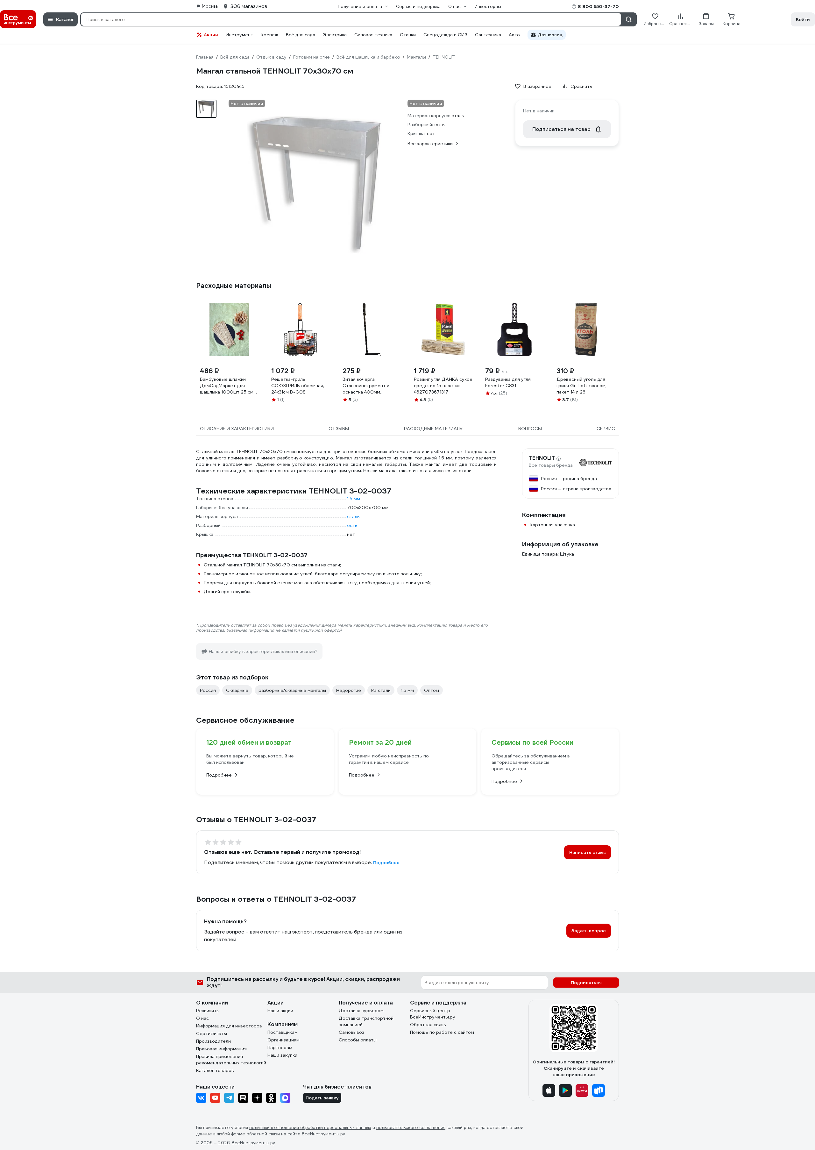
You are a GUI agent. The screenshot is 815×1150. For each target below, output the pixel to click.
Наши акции (280, 1010)
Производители (213, 1041)
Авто (514, 35)
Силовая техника (373, 35)
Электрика (335, 35)
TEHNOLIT (542, 458)
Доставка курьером (361, 1010)
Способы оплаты (358, 1040)
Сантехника (488, 35)
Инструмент (239, 35)
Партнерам (279, 1047)
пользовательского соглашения (410, 1127)
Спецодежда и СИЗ (445, 35)
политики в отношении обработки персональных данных (310, 1127)
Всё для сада (300, 35)
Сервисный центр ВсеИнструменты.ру (432, 1014)
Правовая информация (221, 1049)
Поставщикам (282, 1032)
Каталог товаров (215, 1070)
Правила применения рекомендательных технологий (231, 1060)
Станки (408, 35)
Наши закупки (282, 1055)
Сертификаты (211, 1033)
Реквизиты (208, 1010)
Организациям (283, 1040)
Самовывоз (351, 1032)
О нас (202, 1018)
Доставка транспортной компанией (366, 1021)
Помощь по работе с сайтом (442, 1032)
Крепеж (269, 35)
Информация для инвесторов (229, 1026)
